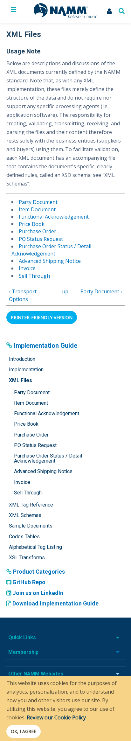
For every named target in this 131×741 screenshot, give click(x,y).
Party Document (38, 202)
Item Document (37, 209)
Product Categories (38, 571)
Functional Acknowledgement (54, 216)
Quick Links (22, 637)
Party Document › (101, 291)
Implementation (26, 370)
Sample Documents (30, 526)
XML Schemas (25, 515)
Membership (23, 652)
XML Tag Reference (31, 505)
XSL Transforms (27, 558)
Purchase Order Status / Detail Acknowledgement (51, 250)
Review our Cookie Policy (56, 717)
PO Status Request (41, 238)
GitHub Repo (28, 582)
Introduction (22, 359)
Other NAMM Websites (35, 674)
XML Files (20, 380)
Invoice (27, 268)
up (64, 291)
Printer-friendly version (41, 317)
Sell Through (34, 275)
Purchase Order (37, 231)
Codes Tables (24, 537)
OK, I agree (23, 731)
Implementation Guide (44, 345)
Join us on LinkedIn (37, 593)
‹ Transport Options (23, 295)
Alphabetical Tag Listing (35, 547)
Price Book (32, 223)
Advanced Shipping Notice (50, 260)
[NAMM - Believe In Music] (65, 16)
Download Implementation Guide (55, 603)
